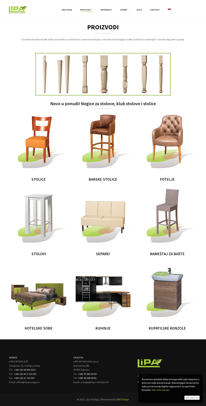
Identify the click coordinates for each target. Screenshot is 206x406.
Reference (106, 10)
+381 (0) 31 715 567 (24, 378)
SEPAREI (103, 253)
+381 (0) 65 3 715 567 (24, 374)
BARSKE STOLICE (103, 179)
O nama (123, 10)
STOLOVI (38, 253)
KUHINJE (103, 328)
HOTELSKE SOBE (38, 328)
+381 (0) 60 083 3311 (24, 369)
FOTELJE (167, 179)
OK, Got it (192, 397)
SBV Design (123, 399)
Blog (139, 10)
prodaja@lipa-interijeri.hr (95, 382)
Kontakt (155, 10)
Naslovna (67, 10)
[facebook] (138, 382)
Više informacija (160, 389)
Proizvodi (85, 10)
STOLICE (38, 179)
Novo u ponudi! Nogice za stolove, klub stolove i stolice (103, 103)
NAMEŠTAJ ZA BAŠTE (167, 253)
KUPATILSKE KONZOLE (167, 328)
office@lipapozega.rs (27, 382)
